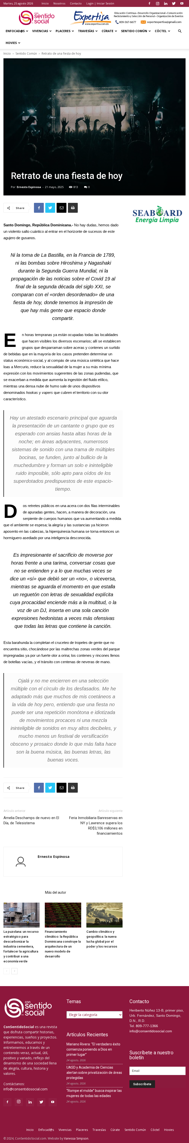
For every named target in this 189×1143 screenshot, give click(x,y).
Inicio (45, 3)
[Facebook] (149, 3)
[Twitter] (173, 3)
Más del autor (55, 892)
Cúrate (107, 31)
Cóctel (161, 31)
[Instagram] (157, 3)
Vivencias (40, 31)
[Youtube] (182, 3)
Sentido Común (134, 31)
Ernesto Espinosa (29, 187)
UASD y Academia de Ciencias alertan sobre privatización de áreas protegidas (94, 1072)
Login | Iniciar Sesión (100, 3)
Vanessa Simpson (76, 1138)
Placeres (63, 31)
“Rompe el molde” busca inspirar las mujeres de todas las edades (94, 1093)
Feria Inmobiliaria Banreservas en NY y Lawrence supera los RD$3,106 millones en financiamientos (96, 826)
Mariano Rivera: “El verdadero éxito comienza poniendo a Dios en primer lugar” (93, 1049)
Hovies (11, 43)
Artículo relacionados (22, 892)
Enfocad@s (15, 31)
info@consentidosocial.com (25, 1089)
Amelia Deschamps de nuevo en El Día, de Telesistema (31, 820)
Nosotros (59, 3)
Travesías (86, 31)
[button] (180, 31)
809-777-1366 (147, 1026)
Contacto (76, 3)
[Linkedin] (165, 3)
